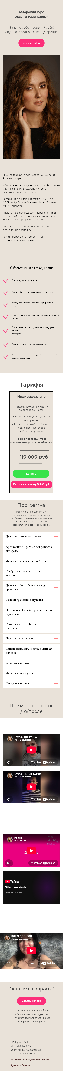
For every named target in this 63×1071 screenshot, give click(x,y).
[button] (30, 1059)
